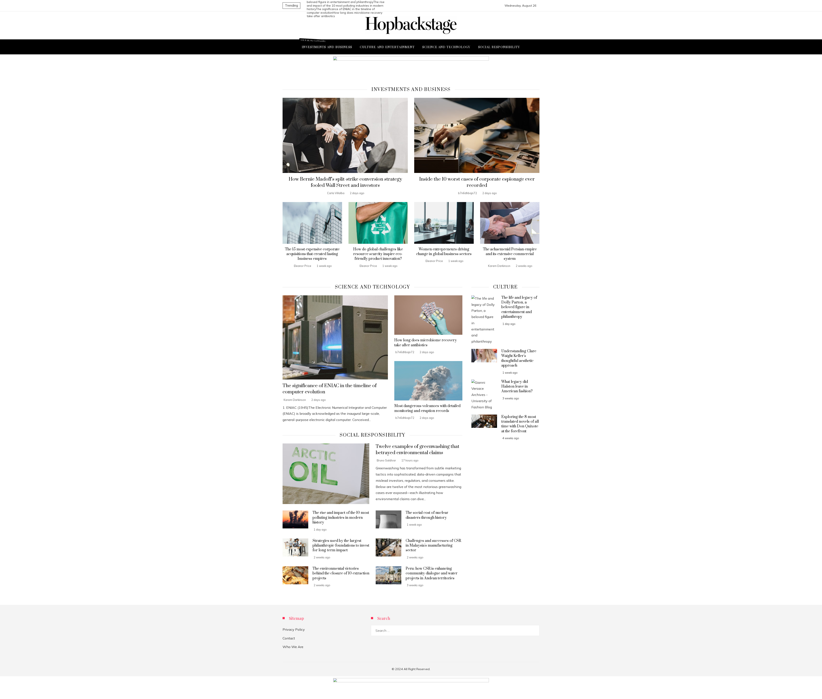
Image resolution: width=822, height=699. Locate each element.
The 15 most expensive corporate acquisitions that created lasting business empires (312, 254)
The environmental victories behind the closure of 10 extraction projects (341, 573)
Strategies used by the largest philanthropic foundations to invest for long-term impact (341, 545)
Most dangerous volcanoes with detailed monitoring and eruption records (427, 408)
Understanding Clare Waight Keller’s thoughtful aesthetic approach (518, 358)
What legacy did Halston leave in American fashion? (517, 386)
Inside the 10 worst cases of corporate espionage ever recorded (477, 182)
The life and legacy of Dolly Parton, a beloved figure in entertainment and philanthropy (519, 307)
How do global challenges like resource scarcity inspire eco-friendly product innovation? (378, 254)
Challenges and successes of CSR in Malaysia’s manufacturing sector (433, 545)
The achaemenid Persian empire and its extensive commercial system (510, 254)
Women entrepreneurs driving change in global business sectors (444, 251)
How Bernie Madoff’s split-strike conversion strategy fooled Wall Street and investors (345, 182)
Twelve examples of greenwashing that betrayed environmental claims (417, 449)
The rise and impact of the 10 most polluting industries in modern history (345, 5)
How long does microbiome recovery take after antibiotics (425, 342)
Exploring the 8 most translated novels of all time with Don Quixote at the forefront (520, 424)
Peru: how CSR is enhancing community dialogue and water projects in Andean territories (431, 573)
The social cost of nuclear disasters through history (427, 515)
